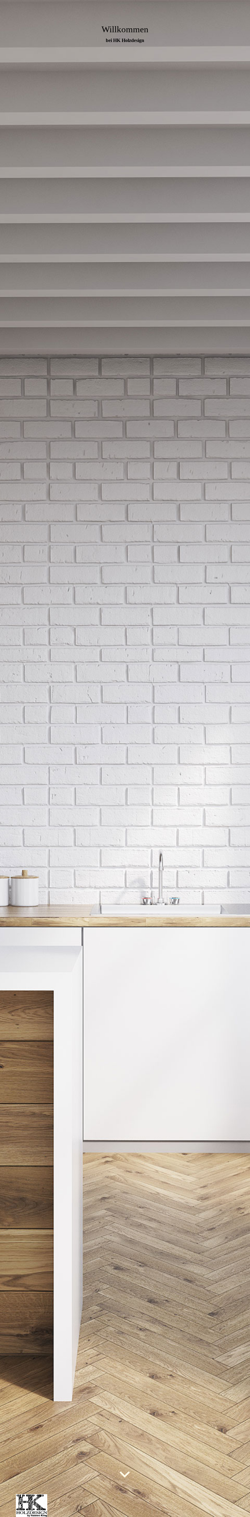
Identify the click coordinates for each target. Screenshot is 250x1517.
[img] (125, 758)
